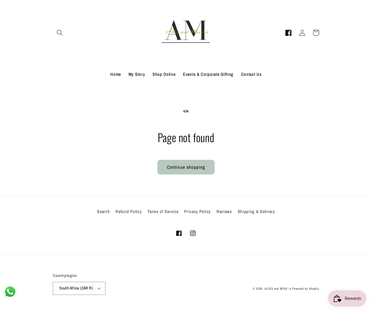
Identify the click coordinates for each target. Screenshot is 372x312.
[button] (60, 33)
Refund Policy (128, 211)
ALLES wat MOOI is (277, 288)
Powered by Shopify (305, 288)
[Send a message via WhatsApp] (10, 291)
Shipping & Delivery (256, 211)
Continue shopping (186, 167)
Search (103, 211)
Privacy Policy (197, 211)
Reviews (224, 211)
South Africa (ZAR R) (76, 288)
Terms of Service (162, 211)
